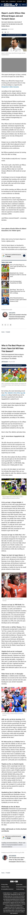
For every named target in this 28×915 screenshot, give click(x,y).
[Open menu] (2, 5)
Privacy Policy (4, 884)
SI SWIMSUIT (12, 1)
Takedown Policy (5, 887)
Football (8, 332)
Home (2, 332)
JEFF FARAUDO (12, 855)
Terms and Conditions (21, 887)
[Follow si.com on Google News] (24, 256)
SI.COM (3, 1)
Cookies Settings (20, 889)
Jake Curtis (4, 29)
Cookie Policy (19, 884)
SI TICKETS (19, 1)
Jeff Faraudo (4, 361)
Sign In (24, 4)
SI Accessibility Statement (7, 889)
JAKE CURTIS (12, 312)
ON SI (7, 1)
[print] (11, 325)
